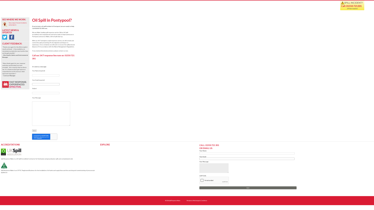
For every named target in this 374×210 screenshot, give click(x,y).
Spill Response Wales (25, 7)
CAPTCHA (202, 176)
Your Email (202, 157)
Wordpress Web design (193, 200)
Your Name (202, 151)
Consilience (204, 200)
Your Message (203, 161)
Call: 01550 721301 (351, 6)
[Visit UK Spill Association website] (13, 155)
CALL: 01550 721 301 (209, 145)
